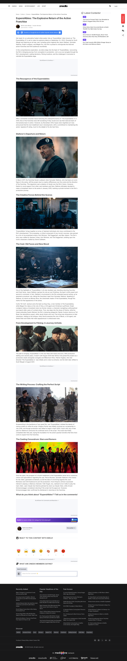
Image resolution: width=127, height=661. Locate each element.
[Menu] (9, 6)
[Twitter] (102, 640)
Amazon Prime (27, 632)
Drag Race (89, 632)
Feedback (18, 640)
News (17, 14)
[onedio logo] (63, 6)
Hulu (34, 632)
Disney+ (41, 632)
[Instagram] (95, 640)
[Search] (110, 6)
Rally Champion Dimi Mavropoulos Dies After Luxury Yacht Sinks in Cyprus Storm (50, 607)
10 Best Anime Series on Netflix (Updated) (99, 601)
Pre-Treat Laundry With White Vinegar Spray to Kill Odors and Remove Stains (97, 43)
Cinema (28, 14)
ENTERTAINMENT (30, 6)
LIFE (38, 6)
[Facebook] (98, 640)
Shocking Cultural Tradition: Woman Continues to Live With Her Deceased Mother (26, 598)
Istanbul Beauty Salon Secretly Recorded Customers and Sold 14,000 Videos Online (27, 604)
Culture (23, 14)
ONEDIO (14, 6)
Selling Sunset (72, 632)
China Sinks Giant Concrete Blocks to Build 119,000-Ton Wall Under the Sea (95, 28)
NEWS (21, 6)
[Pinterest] (109, 640)
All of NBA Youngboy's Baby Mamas (72, 606)
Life (84, 17)
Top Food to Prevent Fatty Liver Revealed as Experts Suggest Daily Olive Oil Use (96, 20)
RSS (38, 640)
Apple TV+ (48, 632)
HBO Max (81, 632)
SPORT (44, 6)
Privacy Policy (25, 640)
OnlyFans (63, 632)
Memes (56, 632)
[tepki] (18, 551)
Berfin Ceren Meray (31, 25)
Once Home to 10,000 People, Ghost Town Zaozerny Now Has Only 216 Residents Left (95, 35)
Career (35, 640)
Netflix (18, 632)
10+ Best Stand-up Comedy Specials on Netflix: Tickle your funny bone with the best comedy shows (98, 598)
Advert (31, 640)
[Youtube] (105, 640)
